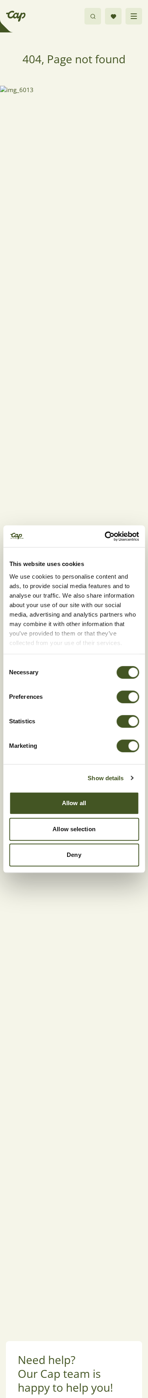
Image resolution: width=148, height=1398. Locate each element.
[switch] (127, 697)
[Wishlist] (113, 16)
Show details (106, 778)
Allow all (74, 803)
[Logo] (16, 16)
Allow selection (74, 829)
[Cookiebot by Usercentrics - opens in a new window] (105, 536)
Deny (74, 854)
